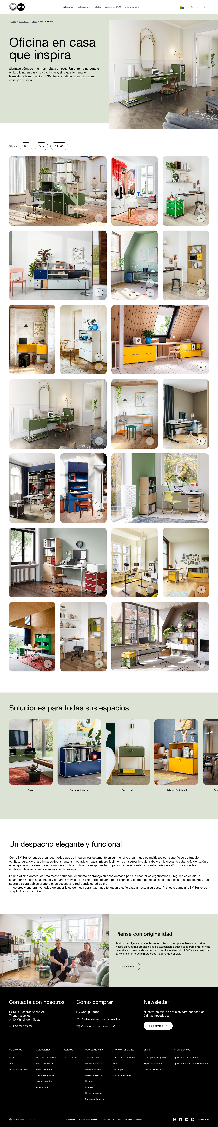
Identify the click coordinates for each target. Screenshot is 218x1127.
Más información (128, 966)
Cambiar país (30, 1119)
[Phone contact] (191, 7)
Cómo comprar (132, 7)
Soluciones (68, 7)
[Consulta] (99, 218)
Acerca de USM (113, 7)
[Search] (205, 7)
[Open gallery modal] (58, 191)
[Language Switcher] (198, 7)
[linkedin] (186, 1119)
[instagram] (174, 1119)
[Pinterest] (192, 1119)
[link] (18, 1058)
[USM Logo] (17, 7)
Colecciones (83, 7)
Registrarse (156, 1025)
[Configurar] (201, 218)
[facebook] (180, 1119)
